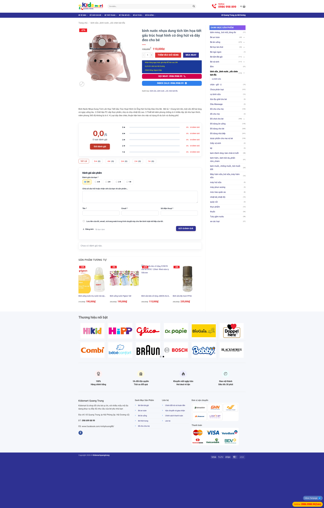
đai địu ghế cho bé (218, 99)
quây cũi (214, 202)
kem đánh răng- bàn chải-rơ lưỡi (224, 153)
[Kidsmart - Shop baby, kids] (91, 6)
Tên (84, 208)
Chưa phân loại (217, 89)
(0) (97, 161)
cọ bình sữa (216, 79)
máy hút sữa (215, 182)
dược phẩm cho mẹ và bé (221, 138)
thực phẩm (215, 207)
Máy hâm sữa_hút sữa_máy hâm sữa (225, 176)
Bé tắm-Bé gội (124, 15)
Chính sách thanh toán (174, 416)
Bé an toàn (137, 15)
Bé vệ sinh (82, 15)
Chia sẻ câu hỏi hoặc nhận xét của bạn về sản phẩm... (105, 188)
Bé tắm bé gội (143, 405)
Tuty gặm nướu (217, 216)
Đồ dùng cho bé (217, 128)
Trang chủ (82, 23)
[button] (243, 6)
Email (125, 208)
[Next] (202, 286)
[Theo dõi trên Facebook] (80, 433)
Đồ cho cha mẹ (217, 109)
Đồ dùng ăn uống (218, 124)
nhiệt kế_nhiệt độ (217, 197)
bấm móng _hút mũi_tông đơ (223, 32)
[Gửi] (194, 6)
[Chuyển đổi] (244, 37)
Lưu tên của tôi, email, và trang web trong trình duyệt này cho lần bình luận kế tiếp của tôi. (124, 221)
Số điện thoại (167, 208)
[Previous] (78, 286)
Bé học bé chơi (216, 47)
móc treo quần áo (218, 192)
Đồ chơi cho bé (95, 15)
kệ (211, 148)
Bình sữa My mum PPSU (182, 296)
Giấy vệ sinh (215, 143)
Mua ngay (191, 55)
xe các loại (215, 221)
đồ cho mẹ (215, 114)
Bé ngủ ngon (215, 52)
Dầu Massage (216, 104)
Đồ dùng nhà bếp (217, 133)
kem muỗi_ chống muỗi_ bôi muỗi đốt (225, 168)
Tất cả (83, 161)
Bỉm (212, 66)
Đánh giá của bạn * (90, 177)
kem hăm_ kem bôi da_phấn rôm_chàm (222, 159)
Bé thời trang (110, 15)
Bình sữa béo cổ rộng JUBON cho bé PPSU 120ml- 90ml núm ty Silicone (155, 296)
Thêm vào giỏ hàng (168, 55)
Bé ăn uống (149, 15)
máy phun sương (217, 187)
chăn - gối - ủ (215, 84)
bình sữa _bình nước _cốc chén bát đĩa (108, 23)
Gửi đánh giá (100, 146)
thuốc (212, 211)
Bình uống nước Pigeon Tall (120, 296)
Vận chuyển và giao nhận (175, 411)
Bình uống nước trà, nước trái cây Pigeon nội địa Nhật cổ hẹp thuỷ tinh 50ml (92, 296)
